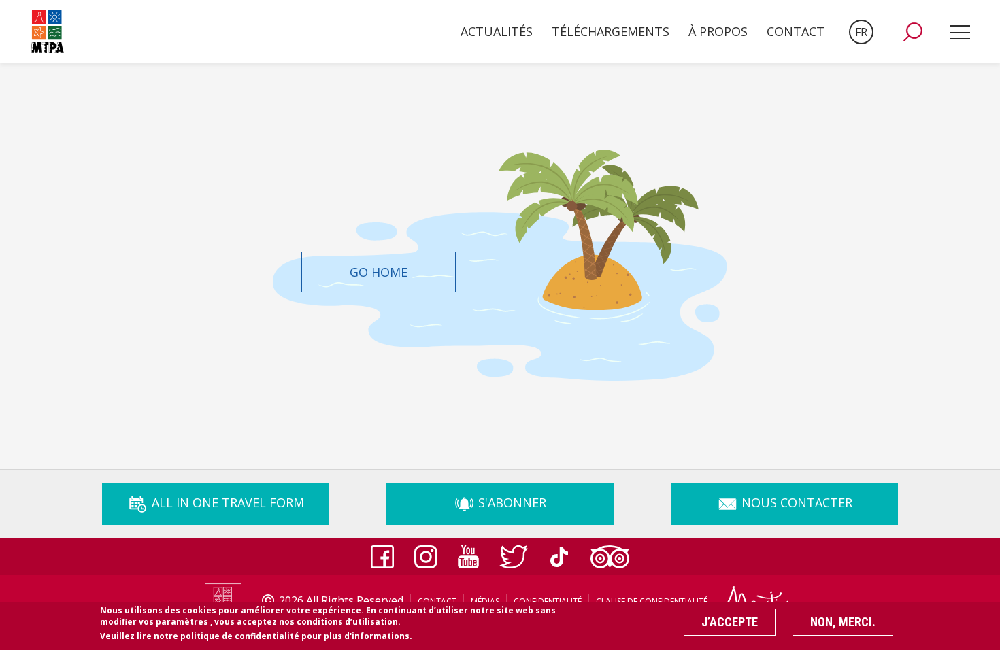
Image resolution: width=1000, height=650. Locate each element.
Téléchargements (610, 31)
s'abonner (510, 502)
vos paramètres (174, 621)
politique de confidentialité (240, 636)
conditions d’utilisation (347, 621)
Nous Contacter (795, 502)
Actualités (497, 31)
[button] (912, 31)
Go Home (378, 272)
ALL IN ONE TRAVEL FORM (226, 502)
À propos (718, 31)
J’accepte (729, 622)
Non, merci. (843, 622)
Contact (795, 31)
